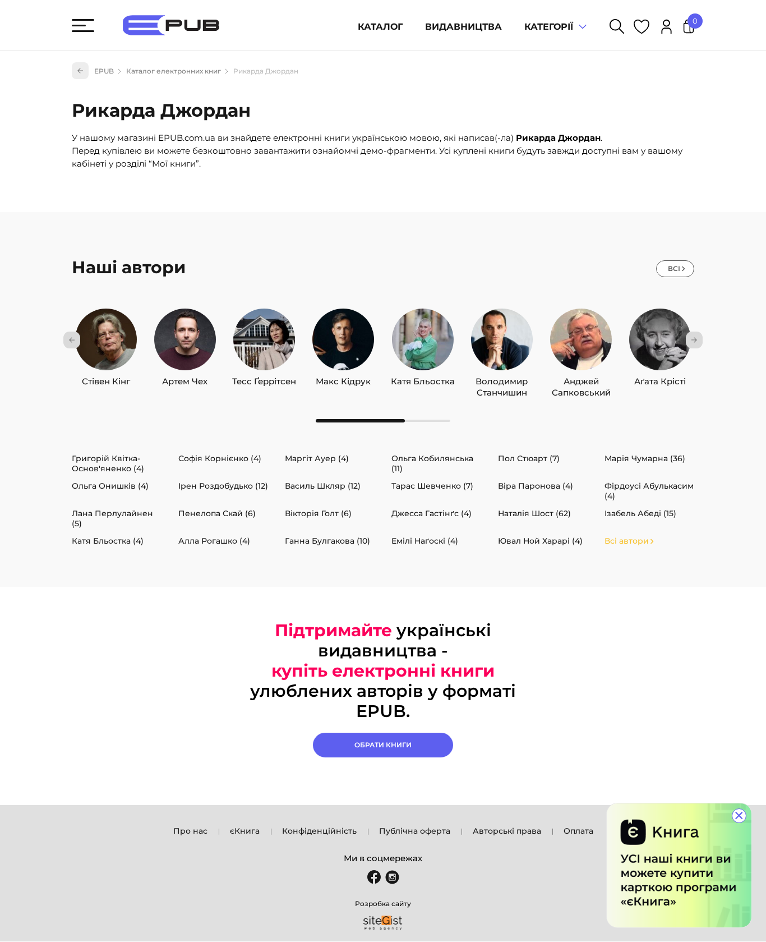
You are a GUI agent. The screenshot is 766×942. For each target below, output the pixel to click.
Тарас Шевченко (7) (432, 486)
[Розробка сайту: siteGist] (383, 923)
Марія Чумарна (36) (645, 458)
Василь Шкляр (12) (323, 486)
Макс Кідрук (343, 379)
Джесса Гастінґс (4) (431, 513)
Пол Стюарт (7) (529, 458)
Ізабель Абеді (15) (640, 513)
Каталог (380, 26)
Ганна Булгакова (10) (327, 541)
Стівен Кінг (106, 379)
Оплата (578, 831)
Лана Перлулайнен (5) (112, 518)
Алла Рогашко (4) (214, 541)
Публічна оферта (414, 831)
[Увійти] (666, 28)
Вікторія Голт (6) (318, 513)
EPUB (104, 71)
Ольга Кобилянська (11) (432, 463)
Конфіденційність (319, 831)
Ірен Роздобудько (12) (223, 486)
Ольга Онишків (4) (110, 486)
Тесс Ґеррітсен (264, 379)
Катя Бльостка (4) (108, 541)
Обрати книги (383, 745)
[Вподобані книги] (641, 28)
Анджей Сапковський (581, 379)
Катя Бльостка (423, 379)
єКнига (245, 831)
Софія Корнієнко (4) (219, 458)
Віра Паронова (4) (535, 486)
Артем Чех (184, 379)
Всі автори (627, 541)
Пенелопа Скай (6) (217, 513)
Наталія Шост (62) (534, 513)
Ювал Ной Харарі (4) (540, 541)
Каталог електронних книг (173, 71)
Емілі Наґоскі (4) (424, 541)
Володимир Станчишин (502, 379)
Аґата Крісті (660, 379)
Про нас (190, 831)
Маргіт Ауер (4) (317, 458)
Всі (674, 268)
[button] (71, 340)
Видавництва (463, 26)
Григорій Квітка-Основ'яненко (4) (108, 463)
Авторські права (507, 831)
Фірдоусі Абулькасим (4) (649, 491)
